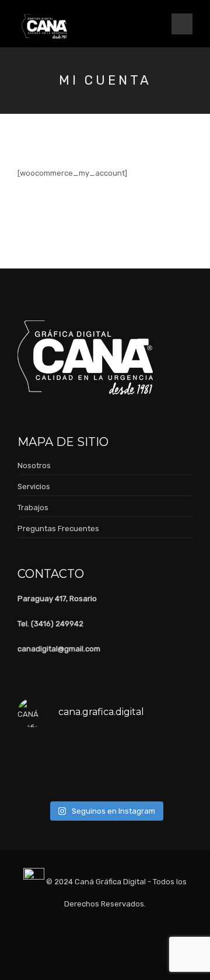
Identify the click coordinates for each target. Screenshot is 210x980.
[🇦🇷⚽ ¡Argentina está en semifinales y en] (128, 780)
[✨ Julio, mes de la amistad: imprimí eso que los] (173, 780)
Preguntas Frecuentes (58, 528)
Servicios (34, 486)
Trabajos (33, 507)
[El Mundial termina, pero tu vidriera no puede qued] (83, 752)
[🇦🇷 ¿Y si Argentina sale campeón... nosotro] (173, 752)
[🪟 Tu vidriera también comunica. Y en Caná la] (83, 780)
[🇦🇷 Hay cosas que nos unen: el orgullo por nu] (37, 752)
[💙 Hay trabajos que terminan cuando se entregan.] (128, 752)
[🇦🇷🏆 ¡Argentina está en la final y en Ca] (37, 780)
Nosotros (34, 465)
